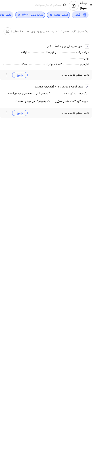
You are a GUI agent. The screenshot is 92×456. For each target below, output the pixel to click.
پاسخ (20, 75)
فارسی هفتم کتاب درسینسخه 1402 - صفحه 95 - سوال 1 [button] (75, 75)
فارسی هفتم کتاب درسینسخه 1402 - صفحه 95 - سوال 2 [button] (75, 113)
